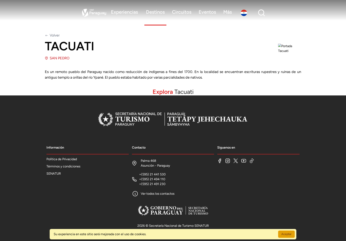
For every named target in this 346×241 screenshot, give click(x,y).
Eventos (207, 12)
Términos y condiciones (63, 166)
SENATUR (53, 173)
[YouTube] (243, 160)
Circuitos (181, 12)
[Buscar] (261, 12)
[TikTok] (251, 160)
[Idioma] (244, 13)
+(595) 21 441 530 (152, 174)
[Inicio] (173, 119)
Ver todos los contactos (157, 193)
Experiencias (124, 12)
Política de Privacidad (61, 159)
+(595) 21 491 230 (152, 184)
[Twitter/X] (235, 160)
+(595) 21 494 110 (152, 179)
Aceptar (286, 234)
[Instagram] (227, 160)
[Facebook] (219, 160)
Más (227, 12)
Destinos (155, 12)
